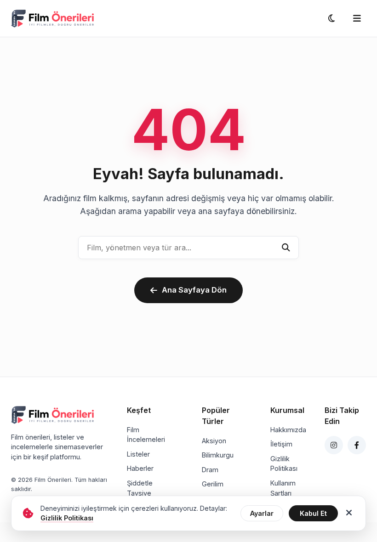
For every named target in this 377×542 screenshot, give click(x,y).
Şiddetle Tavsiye (140, 488)
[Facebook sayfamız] (357, 445)
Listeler (138, 454)
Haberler (140, 468)
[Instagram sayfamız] (334, 445)
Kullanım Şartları (283, 488)
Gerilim (212, 484)
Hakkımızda (288, 430)
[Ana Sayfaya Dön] (52, 18)
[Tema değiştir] (331, 18)
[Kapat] (348, 513)
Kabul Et (313, 513)
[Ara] (286, 248)
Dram (210, 470)
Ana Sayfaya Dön (194, 289)
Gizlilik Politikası (283, 464)
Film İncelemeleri (146, 435)
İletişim (281, 444)
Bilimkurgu (218, 455)
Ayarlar (262, 513)
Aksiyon (214, 441)
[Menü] (357, 18)
